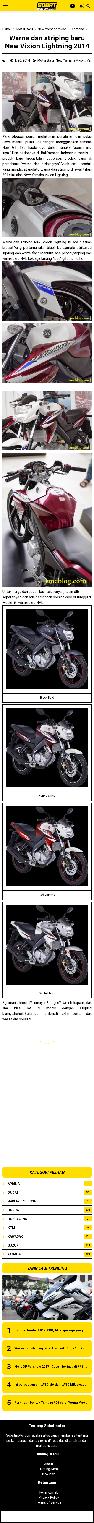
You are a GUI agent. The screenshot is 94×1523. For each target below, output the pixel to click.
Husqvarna (17, 1219)
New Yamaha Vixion (70, 60)
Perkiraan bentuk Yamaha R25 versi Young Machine (52, 1402)
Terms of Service (48, 1502)
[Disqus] (47, 1108)
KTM (11, 1228)
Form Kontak (48, 1492)
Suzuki (13, 1245)
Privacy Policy (49, 1497)
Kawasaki (16, 1236)
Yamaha (14, 1254)
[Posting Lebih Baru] (41, 1041)
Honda (13, 1210)
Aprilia (14, 1184)
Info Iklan (48, 1474)
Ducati (14, 1192)
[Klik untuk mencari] (88, 6)
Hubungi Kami (49, 1469)
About (48, 1464)
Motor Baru (46, 60)
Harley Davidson (22, 1201)
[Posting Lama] (53, 1041)
